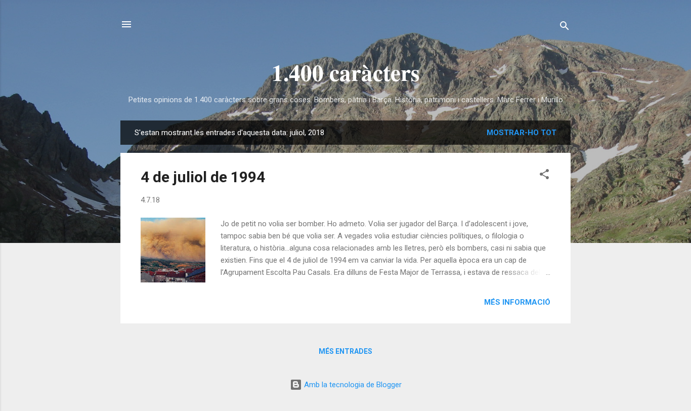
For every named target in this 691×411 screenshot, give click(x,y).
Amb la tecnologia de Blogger (352, 384)
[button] (544, 176)
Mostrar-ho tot (521, 132)
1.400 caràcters (346, 72)
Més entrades (345, 351)
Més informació (517, 302)
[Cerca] (564, 27)
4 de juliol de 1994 (203, 177)
